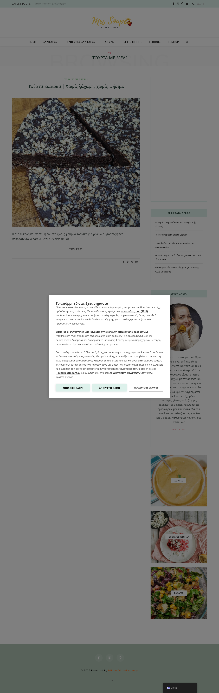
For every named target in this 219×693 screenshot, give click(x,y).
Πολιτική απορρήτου (68, 372)
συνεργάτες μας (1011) (134, 311)
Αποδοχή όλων (73, 387)
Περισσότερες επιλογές (146, 387)
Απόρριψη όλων (109, 387)
